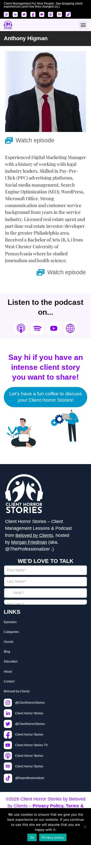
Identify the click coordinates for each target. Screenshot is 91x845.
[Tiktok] (68, 14)
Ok (32, 837)
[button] (83, 25)
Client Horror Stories (41, 799)
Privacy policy (53, 837)
